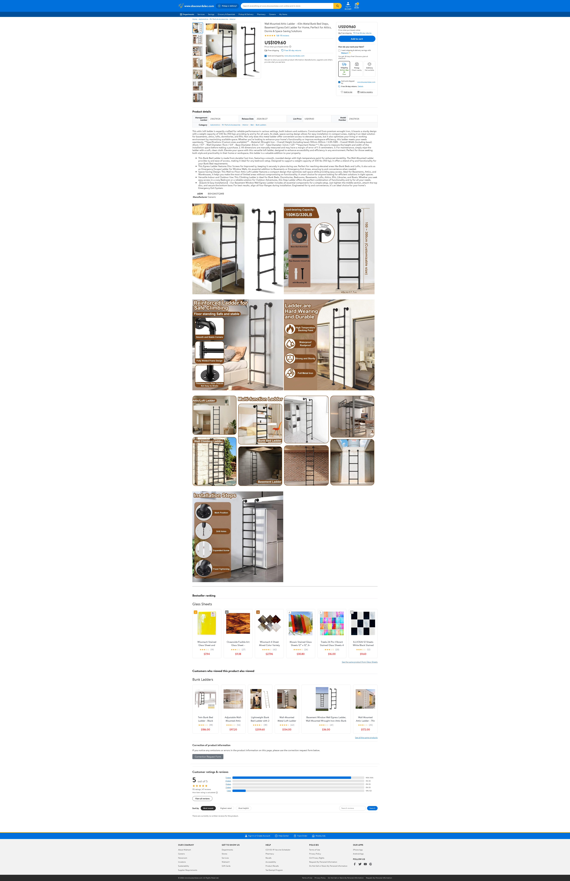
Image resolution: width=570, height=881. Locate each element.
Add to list (348, 92)
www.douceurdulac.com (294, 55)
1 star (229, 791)
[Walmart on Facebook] (354, 864)
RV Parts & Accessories (219, 19)
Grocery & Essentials (226, 14)
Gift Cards (226, 866)
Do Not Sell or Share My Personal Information (328, 866)
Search (372, 808)
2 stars (228, 787)
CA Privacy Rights (316, 858)
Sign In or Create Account (259, 836)
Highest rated (226, 808)
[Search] (337, 6)
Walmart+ (226, 862)
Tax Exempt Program (274, 870)
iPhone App (358, 849)
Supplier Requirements (187, 870)
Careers (272, 14)
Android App (358, 853)
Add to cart (357, 38)
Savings (211, 14)
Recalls (268, 858)
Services (201, 14)
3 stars (228, 784)
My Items (283, 14)
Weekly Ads (320, 836)
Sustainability (183, 866)
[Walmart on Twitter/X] (360, 864)
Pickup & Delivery (246, 14)
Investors (182, 862)
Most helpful (243, 808)
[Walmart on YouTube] (365, 864)
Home (194, 19)
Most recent (208, 808)
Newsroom (182, 858)
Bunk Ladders (261, 125)
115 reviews (284, 35)
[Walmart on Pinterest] (370, 864)
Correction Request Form (208, 756)
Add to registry (366, 92)
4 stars (228, 781)
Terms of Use (314, 849)
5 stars (228, 777)
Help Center (283, 836)
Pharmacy (261, 14)
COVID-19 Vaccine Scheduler (278, 849)
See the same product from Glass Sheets (360, 662)
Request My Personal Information (323, 862)
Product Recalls (272, 866)
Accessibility (271, 862)
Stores (224, 853)
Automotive (203, 19)
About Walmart (184, 849)
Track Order (302, 836)
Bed (252, 125)
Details (360, 86)
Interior (233, 19)
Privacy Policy (315, 853)
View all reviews (202, 798)
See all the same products (366, 737)
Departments (188, 14)
